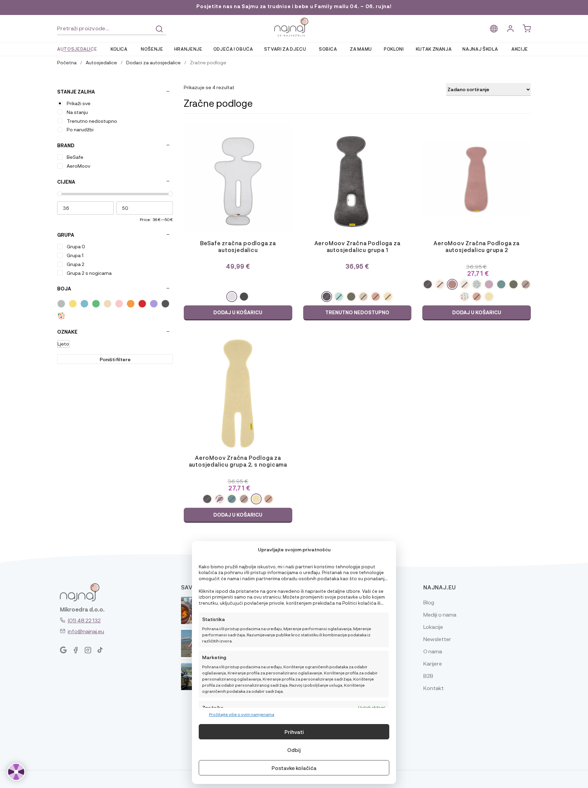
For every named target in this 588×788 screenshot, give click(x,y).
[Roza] (119, 304)
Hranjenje (188, 49)
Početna (67, 62)
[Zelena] (96, 304)
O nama (432, 651)
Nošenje (152, 49)
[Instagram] (87, 650)
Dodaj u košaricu (237, 312)
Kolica (119, 49)
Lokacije (433, 626)
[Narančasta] (131, 304)
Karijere (432, 663)
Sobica (328, 49)
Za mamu (361, 49)
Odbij (294, 750)
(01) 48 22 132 (84, 620)
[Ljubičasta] (154, 304)
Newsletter (437, 638)
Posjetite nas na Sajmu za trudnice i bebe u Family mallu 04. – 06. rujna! (293, 6)
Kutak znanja (434, 49)
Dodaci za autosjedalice (153, 62)
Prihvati (294, 731)
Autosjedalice (77, 49)
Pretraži (159, 29)
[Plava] (84, 304)
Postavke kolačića (294, 768)
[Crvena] (142, 304)
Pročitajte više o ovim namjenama (241, 714)
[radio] (231, 296)
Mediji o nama (439, 614)
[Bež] (107, 304)
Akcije (519, 49)
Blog (428, 602)
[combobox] (111, 28)
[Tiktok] (100, 650)
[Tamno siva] (165, 304)
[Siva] (61, 304)
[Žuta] (73, 304)
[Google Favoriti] (63, 650)
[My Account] (510, 28)
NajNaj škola (480, 49)
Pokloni (394, 49)
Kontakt (433, 687)
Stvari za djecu (285, 49)
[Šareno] (61, 316)
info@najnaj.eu (86, 631)
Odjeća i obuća (233, 49)
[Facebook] (75, 650)
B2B (428, 675)
